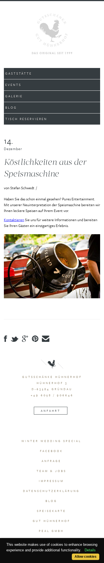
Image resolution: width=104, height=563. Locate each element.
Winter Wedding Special (51, 441)
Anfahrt (50, 410)
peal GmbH (51, 531)
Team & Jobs (51, 471)
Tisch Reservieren (26, 119)
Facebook (51, 451)
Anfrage (51, 461)
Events (13, 84)
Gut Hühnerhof (51, 521)
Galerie (14, 96)
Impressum (51, 481)
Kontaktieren (14, 220)
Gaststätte (18, 73)
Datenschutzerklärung (51, 491)
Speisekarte (51, 511)
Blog (11, 107)
